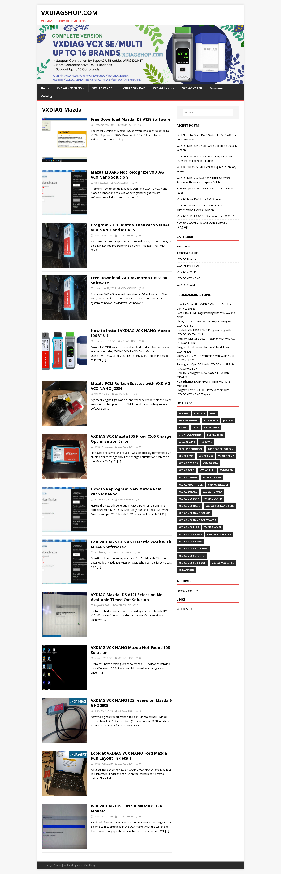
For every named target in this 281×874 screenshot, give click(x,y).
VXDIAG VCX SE (102, 88)
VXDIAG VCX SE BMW (190, 541)
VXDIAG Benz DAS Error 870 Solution (200, 199)
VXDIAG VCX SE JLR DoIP (192, 563)
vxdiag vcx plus (189, 527)
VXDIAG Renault (218, 484)
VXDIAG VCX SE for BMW (193, 548)
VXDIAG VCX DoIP (134, 88)
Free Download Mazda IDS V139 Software (131, 119)
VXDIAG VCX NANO (69, 88)
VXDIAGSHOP (128, 124)
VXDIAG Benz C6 (188, 463)
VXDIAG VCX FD (192, 88)
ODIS (196, 427)
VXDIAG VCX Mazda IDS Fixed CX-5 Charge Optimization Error (131, 439)
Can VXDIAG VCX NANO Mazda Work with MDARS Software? (131, 544)
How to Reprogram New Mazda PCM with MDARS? (126, 491)
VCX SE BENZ (186, 456)
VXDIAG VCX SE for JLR (192, 555)
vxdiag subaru (188, 491)
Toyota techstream (221, 449)
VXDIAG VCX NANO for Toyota (197, 520)
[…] (124, 139)
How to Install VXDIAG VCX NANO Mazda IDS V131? (130, 333)
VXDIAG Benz (226, 456)
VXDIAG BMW (210, 463)
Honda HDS (211, 420)
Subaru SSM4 (187, 442)
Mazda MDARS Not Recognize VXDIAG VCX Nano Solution (127, 175)
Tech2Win (206, 442)
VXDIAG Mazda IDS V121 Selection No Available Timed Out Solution (126, 597)
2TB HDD (184, 413)
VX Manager (186, 570)
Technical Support (188, 253)
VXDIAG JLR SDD (211, 477)
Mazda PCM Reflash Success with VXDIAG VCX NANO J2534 (130, 386)
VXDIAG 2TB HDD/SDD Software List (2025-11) (206, 216)
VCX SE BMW (206, 456)
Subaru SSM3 (215, 434)
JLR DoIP (228, 420)
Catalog (46, 96)
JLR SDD (183, 427)
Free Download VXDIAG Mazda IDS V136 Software (129, 280)
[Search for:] (208, 112)
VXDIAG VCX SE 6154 (190, 534)
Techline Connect (190, 449)
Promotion (183, 246)
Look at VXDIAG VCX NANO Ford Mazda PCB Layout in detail (129, 756)
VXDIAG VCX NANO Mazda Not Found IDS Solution (130, 650)
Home (45, 88)
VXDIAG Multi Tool (188, 265)
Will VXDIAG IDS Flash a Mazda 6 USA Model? (126, 808)
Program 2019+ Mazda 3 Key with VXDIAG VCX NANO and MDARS (131, 227)
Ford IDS (199, 413)
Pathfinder (211, 427)
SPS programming (190, 434)
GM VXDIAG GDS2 (188, 420)
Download (216, 88)
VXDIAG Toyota (212, 491)
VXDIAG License (163, 88)
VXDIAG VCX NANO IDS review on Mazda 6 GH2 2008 (131, 703)
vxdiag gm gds (188, 477)
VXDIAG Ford (186, 470)
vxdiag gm (226, 470)
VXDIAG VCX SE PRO (223, 563)
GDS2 (213, 413)
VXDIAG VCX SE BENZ (219, 534)
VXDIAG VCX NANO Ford (220, 506)
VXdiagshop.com (73, 865)
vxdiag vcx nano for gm (194, 513)
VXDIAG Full (207, 470)
